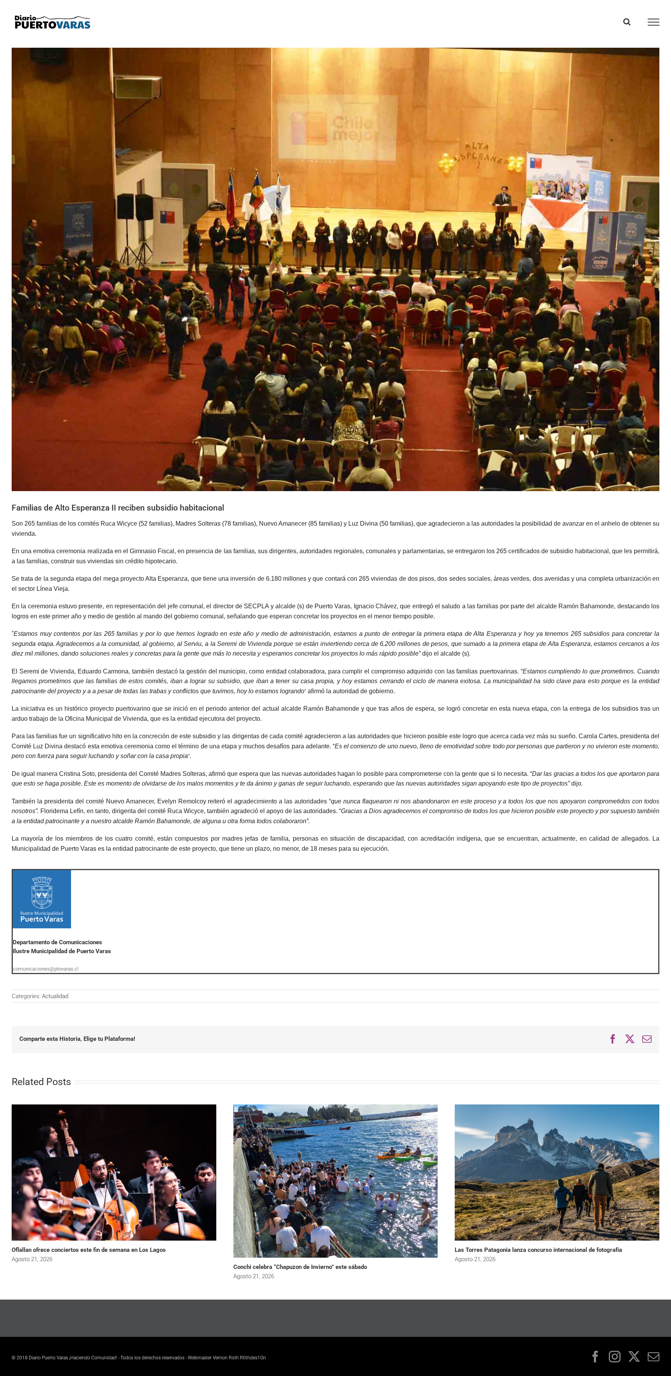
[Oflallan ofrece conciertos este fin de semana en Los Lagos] (114, 1107)
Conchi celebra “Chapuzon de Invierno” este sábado (300, 1266)
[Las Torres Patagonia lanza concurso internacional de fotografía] (557, 1107)
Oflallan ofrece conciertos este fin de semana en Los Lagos (89, 1249)
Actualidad (55, 996)
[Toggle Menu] (653, 22)
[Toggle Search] (627, 22)
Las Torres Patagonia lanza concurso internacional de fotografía (538, 1249)
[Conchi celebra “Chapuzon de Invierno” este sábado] (335, 1107)
